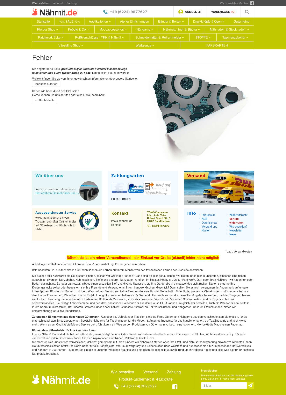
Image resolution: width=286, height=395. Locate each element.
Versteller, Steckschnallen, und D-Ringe (194, 299)
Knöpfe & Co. (77, 29)
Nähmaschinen (85, 280)
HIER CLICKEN (121, 199)
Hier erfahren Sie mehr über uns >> (57, 193)
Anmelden (193, 12)
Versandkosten (243, 251)
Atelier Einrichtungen (134, 21)
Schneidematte (79, 303)
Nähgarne (144, 29)
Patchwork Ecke (49, 37)
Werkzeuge (144, 45)
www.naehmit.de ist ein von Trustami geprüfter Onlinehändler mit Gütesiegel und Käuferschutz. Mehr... (55, 223)
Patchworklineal (230, 303)
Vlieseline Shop (69, 45)
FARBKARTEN (217, 45)
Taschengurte (57, 299)
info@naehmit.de (121, 221)
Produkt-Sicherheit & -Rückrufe (146, 379)
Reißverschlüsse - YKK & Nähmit (98, 37)
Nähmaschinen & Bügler (180, 29)
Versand (58, 3)
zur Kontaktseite (44, 100)
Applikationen (99, 21)
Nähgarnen (184, 307)
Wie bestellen (40, 3)
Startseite (43, 21)
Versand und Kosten (201, 202)
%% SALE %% (69, 21)
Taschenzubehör (234, 37)
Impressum (209, 215)
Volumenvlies (234, 291)
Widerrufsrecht (238, 215)
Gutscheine (241, 21)
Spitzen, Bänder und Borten (56, 291)
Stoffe (185, 291)
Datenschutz (209, 222)
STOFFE (202, 37)
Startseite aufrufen (46, 84)
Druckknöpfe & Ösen (207, 21)
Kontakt (116, 225)
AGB (204, 219)
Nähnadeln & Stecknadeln (228, 29)
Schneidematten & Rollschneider (159, 37)
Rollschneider (131, 303)
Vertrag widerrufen (236, 220)
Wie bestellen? (238, 226)
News (232, 234)
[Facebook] (252, 3)
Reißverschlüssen (160, 307)
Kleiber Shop (46, 29)
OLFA (164, 303)
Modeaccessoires (112, 29)
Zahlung (72, 3)
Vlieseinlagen (212, 291)
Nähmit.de (86, 334)
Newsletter (235, 230)
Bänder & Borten (170, 21)
